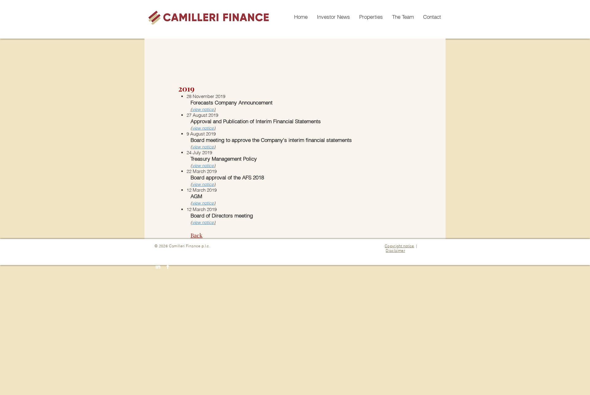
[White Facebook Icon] (167, 266)
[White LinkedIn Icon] (158, 266)
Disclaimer (395, 250)
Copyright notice (399, 246)
